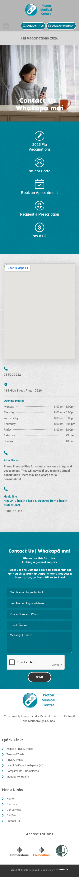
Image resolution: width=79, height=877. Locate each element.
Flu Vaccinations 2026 (39, 38)
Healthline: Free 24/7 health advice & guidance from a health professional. (35, 501)
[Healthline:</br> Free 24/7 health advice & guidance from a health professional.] (6, 489)
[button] (6, 26)
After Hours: (12, 460)
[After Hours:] (6, 453)
